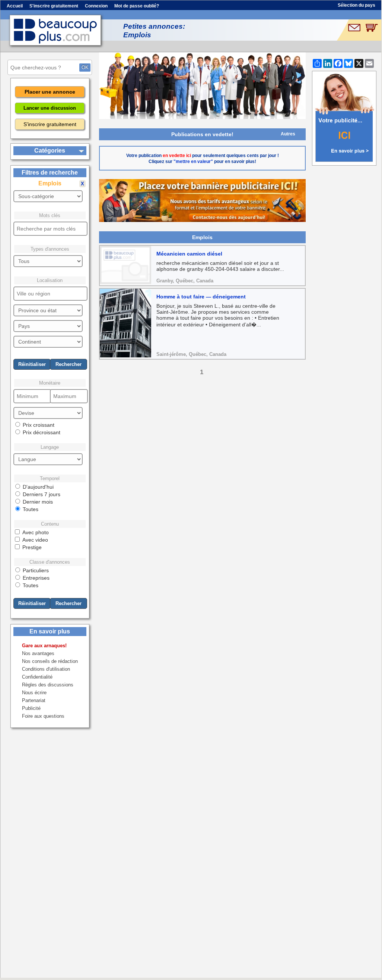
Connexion (96, 6)
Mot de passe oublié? (136, 6)
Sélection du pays (356, 5)
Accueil (15, 6)
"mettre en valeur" (193, 161)
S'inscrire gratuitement (53, 6)
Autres (288, 134)
